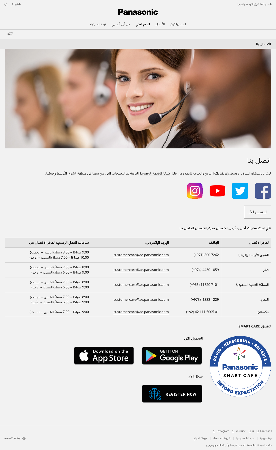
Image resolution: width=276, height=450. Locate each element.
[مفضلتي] (10, 34)
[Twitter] (240, 185)
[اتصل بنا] (138, 98)
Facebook (266, 431)
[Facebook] (263, 185)
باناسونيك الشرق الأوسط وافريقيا (254, 4)
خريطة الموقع (200, 438)
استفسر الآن (257, 212)
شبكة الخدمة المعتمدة (155, 173)
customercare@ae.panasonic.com (141, 255)
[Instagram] (195, 185)
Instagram (223, 431)
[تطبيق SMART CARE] (240, 366)
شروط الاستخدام (222, 438)
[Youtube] (217, 185)
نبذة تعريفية (266, 438)
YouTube (241, 431)
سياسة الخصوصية (245, 438)
